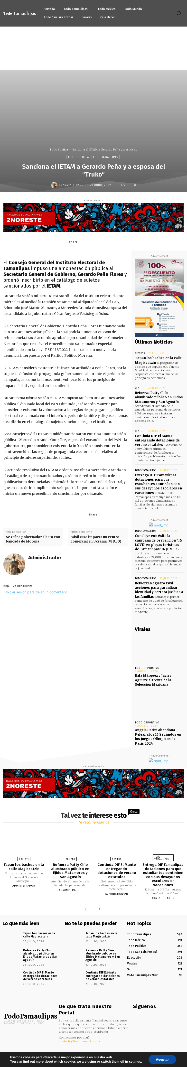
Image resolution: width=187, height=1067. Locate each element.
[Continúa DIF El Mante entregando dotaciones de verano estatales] (117, 844)
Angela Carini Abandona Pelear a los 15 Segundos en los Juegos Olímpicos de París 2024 (158, 737)
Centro (139, 388)
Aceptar (162, 1059)
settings (135, 1061)
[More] (123, 514)
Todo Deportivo (147, 668)
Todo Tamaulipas (105, 157)
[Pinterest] (114, 241)
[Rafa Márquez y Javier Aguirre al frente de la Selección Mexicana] (159, 649)
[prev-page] (87, 909)
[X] (103, 241)
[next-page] (98, 909)
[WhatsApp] (125, 241)
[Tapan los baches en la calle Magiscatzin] (24, 844)
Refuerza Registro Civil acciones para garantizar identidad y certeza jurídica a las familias (159, 590)
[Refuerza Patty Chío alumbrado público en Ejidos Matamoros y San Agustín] (70, 844)
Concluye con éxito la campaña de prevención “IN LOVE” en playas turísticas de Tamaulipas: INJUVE (158, 542)
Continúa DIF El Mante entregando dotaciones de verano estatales (157, 440)
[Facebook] (92, 241)
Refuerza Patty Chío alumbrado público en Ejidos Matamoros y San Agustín (159, 397)
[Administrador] (55, 185)
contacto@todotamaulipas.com (81, 1041)
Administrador (74, 185)
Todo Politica (59, 149)
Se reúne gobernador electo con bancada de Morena (33, 539)
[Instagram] (142, 1016)
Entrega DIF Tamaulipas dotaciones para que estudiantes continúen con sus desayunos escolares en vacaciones (158, 484)
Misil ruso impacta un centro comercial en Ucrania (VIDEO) (96, 539)
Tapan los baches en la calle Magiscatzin (24, 866)
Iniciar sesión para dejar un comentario (36, 592)
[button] (179, 13)
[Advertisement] (93, 63)
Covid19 (140, 353)
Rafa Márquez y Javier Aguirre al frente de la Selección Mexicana (153, 680)
